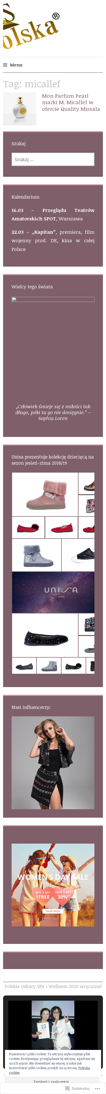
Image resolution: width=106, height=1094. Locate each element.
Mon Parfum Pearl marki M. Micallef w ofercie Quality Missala (71, 102)
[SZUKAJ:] (53, 159)
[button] (45, 494)
